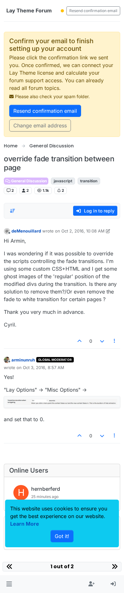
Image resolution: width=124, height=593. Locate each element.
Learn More (24, 524)
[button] (9, 584)
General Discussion (28, 181)
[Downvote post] (102, 341)
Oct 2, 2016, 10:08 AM (83, 230)
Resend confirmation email (93, 10)
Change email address (40, 125)
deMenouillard (26, 230)
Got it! (62, 536)
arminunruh (23, 359)
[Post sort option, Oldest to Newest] (12, 211)
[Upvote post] (80, 341)
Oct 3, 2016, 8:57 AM (43, 367)
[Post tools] (115, 341)
